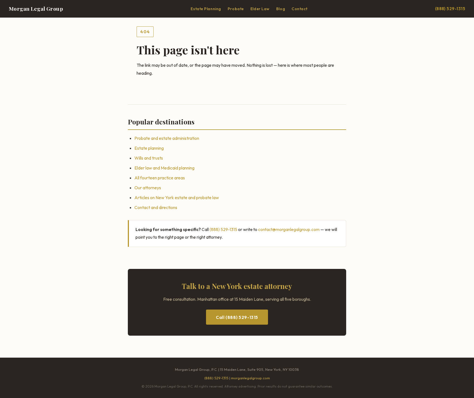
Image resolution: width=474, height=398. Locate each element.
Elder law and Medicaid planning (164, 168)
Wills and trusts (148, 158)
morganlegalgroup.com (250, 378)
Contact (299, 8)
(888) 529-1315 (450, 8)
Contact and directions (155, 207)
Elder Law (260, 8)
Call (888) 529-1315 (237, 317)
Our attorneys (147, 187)
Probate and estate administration (166, 138)
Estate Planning (206, 8)
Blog (280, 8)
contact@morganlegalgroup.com (289, 229)
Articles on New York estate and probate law (176, 197)
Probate (236, 8)
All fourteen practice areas (159, 177)
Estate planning (149, 148)
